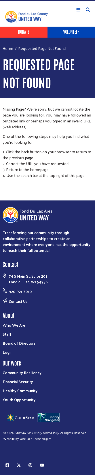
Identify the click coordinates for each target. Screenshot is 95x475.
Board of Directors (19, 343)
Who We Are (14, 325)
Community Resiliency (22, 372)
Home (8, 48)
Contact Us (18, 301)
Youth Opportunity (19, 399)
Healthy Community (20, 390)
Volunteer (71, 31)
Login (8, 352)
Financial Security (18, 381)
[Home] (47, 0)
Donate (23, 31)
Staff (7, 334)
